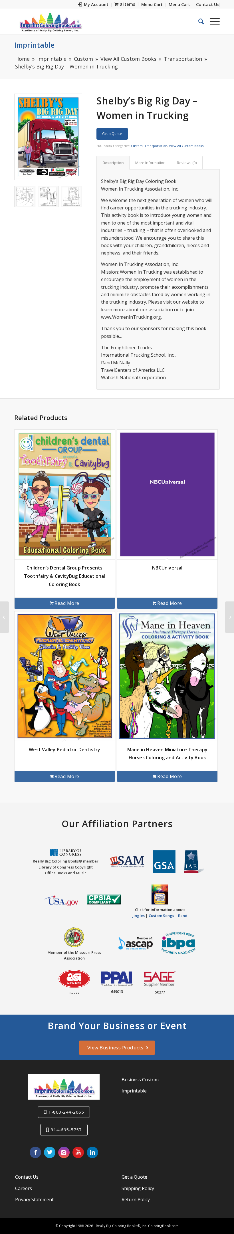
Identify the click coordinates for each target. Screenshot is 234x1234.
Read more (67, 603)
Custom (137, 146)
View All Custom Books (186, 146)
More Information (150, 162)
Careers (23, 1188)
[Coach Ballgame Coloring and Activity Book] (229, 617)
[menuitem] (93, 5)
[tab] (113, 162)
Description (113, 162)
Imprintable (34, 45)
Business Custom (140, 1080)
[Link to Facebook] (35, 1152)
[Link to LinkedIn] (92, 1152)
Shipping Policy (138, 1188)
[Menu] (212, 21)
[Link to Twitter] (49, 1152)
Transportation (155, 146)
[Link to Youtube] (78, 1152)
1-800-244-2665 (66, 1112)
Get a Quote (112, 133)
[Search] (198, 21)
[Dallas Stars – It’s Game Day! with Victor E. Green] (4, 617)
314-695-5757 (66, 1129)
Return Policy (136, 1199)
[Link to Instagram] (64, 1152)
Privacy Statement (34, 1199)
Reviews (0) (187, 162)
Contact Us (27, 1177)
